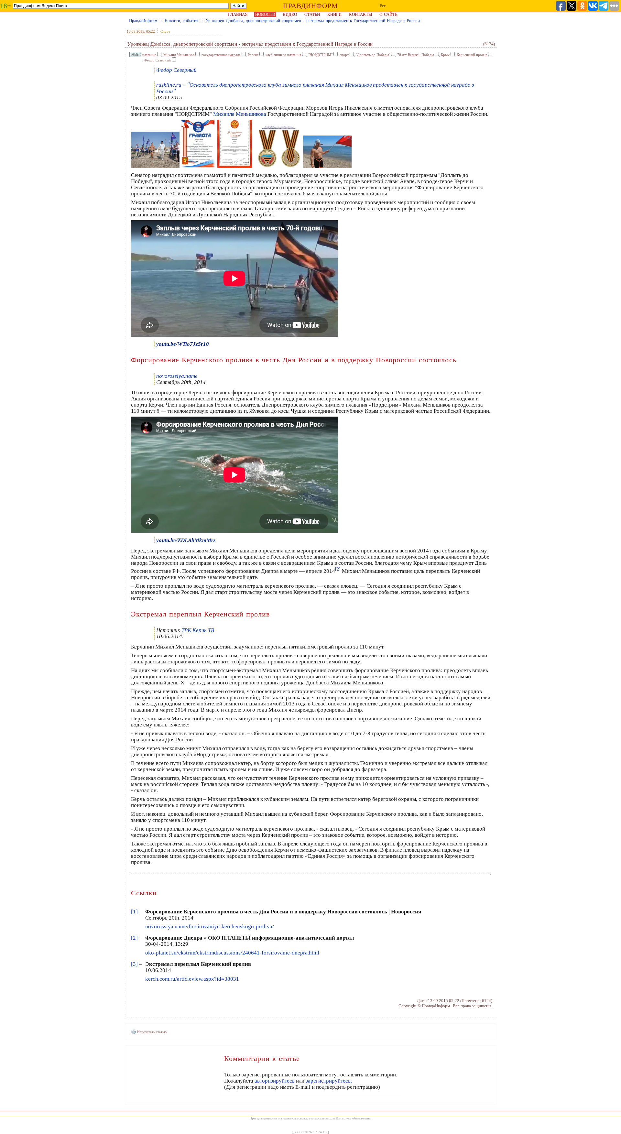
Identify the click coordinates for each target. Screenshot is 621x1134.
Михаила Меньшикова (239, 114)
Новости (265, 14)
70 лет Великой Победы (415, 55)
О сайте (388, 14)
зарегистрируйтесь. (329, 1081)
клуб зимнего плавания (283, 55)
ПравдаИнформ (143, 20)
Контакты (360, 14)
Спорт (165, 31)
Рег (383, 5)
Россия (253, 55)
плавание (149, 55)
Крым (445, 55)
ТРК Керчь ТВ (197, 630)
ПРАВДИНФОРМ (310, 6)
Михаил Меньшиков (178, 55)
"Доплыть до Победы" (373, 55)
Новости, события (181, 20)
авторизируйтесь (275, 1081)
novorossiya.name (177, 376)
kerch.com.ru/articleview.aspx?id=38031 (192, 979)
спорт (344, 55)
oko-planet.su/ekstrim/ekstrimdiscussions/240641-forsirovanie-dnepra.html (232, 953)
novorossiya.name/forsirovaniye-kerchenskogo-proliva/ (209, 926)
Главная (238, 14)
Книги (334, 14)
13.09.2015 (135, 31)
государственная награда (221, 55)
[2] (134, 938)
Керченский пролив (472, 55)
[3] (134, 964)
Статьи (312, 14)
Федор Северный (157, 60)
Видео (290, 14)
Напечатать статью (152, 1032)
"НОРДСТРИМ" (320, 55)
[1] (134, 912)
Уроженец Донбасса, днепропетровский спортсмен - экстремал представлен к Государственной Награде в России (313, 20)
